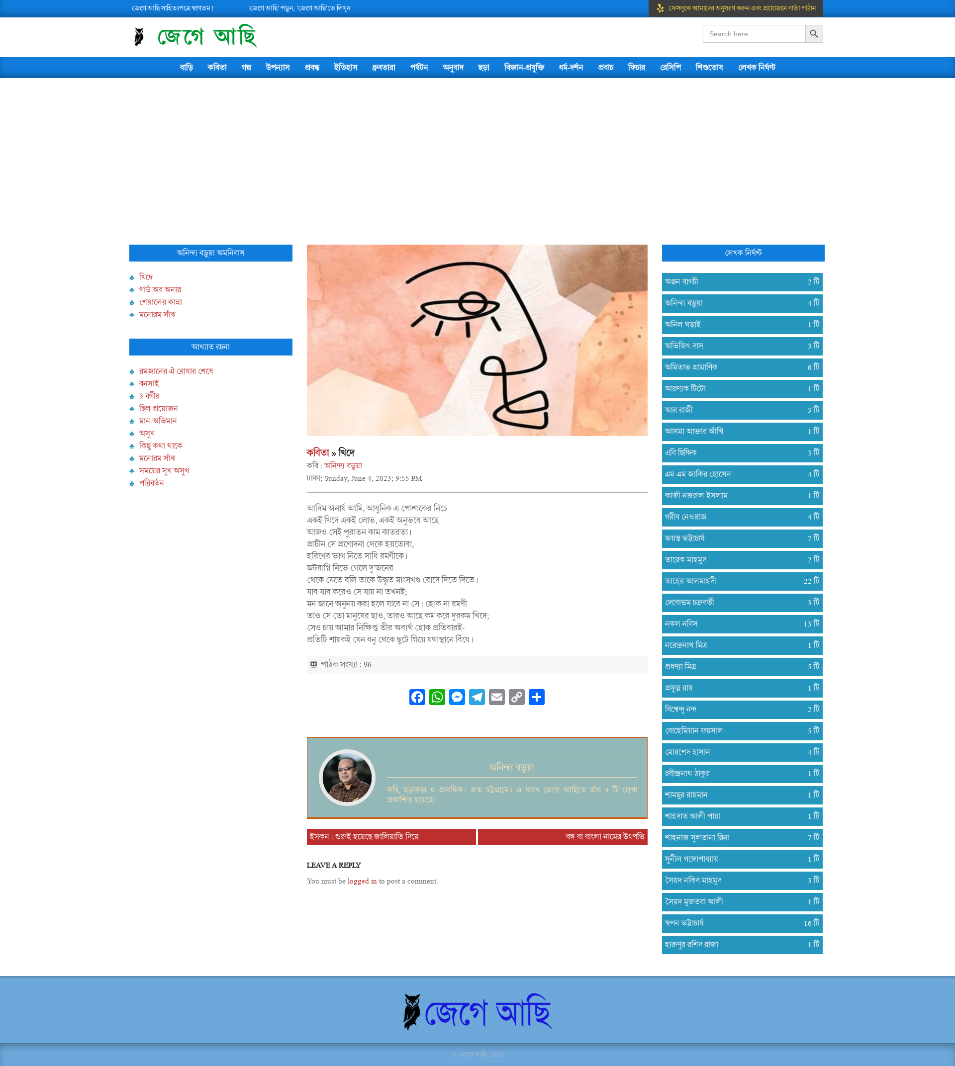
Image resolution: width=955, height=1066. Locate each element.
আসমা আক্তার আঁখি (738, 431)
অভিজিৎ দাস (738, 346)
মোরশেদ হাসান (738, 752)
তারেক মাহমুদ (738, 559)
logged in (362, 881)
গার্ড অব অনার (160, 289)
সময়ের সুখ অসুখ (164, 470)
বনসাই (149, 383)
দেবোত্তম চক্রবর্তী (738, 602)
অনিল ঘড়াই (738, 324)
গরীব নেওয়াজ (738, 517)
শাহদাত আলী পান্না (738, 816)
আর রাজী (738, 410)
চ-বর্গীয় (149, 396)
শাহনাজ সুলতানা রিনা (738, 837)
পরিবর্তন (151, 483)
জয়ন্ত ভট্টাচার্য (738, 538)
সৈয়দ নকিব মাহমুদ (738, 880)
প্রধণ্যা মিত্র (738, 666)
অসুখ (147, 433)
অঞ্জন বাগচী (738, 281)
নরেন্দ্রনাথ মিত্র (738, 645)
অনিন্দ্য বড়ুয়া (343, 465)
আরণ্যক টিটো (738, 388)
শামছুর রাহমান (738, 795)
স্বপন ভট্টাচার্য (738, 923)
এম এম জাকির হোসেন (738, 474)
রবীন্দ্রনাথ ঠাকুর (738, 773)
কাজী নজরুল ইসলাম (738, 495)
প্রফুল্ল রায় (738, 688)
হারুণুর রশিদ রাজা (738, 944)
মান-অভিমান (158, 421)
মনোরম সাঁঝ (157, 314)
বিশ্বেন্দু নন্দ (738, 709)
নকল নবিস (738, 624)
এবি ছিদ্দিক (738, 452)
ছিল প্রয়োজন (158, 408)
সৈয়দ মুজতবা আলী (738, 901)
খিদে (146, 277)
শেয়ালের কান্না (160, 302)
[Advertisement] (477, 152)
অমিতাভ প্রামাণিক (738, 367)
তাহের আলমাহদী (738, 581)
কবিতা (318, 453)
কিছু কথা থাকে (161, 446)
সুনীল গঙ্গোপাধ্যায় (738, 859)
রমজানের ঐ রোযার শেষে (176, 371)
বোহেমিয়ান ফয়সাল (738, 730)
